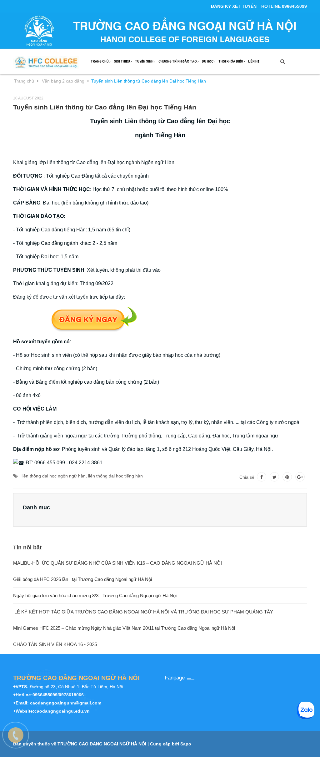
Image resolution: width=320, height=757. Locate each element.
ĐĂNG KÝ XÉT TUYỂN (234, 6)
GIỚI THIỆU (122, 61)
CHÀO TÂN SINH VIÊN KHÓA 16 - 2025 (55, 644)
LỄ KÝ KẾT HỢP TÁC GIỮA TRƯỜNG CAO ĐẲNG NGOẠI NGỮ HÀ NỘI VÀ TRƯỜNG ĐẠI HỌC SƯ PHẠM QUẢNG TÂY (143, 611)
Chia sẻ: (247, 477)
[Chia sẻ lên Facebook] (261, 477)
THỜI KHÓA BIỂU (231, 61)
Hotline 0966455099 (284, 6)
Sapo (185, 743)
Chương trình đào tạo (178, 61)
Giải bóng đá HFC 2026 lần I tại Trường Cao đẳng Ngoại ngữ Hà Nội (82, 579)
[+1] (300, 477)
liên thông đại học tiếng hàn (115, 475)
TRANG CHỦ (100, 61)
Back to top (295, 745)
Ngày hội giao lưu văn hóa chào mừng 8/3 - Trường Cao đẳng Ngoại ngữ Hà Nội (95, 595)
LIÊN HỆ (253, 61)
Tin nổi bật (27, 547)
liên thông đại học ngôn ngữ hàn (54, 475)
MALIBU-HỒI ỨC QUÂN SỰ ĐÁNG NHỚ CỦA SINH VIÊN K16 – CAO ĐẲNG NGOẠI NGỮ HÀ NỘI (117, 563)
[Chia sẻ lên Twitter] (274, 477)
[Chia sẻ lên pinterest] (287, 477)
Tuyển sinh (144, 61)
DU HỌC (208, 61)
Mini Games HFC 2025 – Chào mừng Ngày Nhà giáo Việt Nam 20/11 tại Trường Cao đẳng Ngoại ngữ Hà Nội (124, 628)
